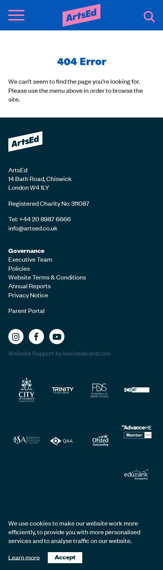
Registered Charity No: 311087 (48, 203)
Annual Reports (29, 285)
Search (149, 16)
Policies (19, 268)
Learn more (24, 557)
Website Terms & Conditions (47, 277)
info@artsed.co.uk (33, 228)
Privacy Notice (28, 295)
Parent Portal (26, 310)
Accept (65, 557)
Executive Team (30, 259)
